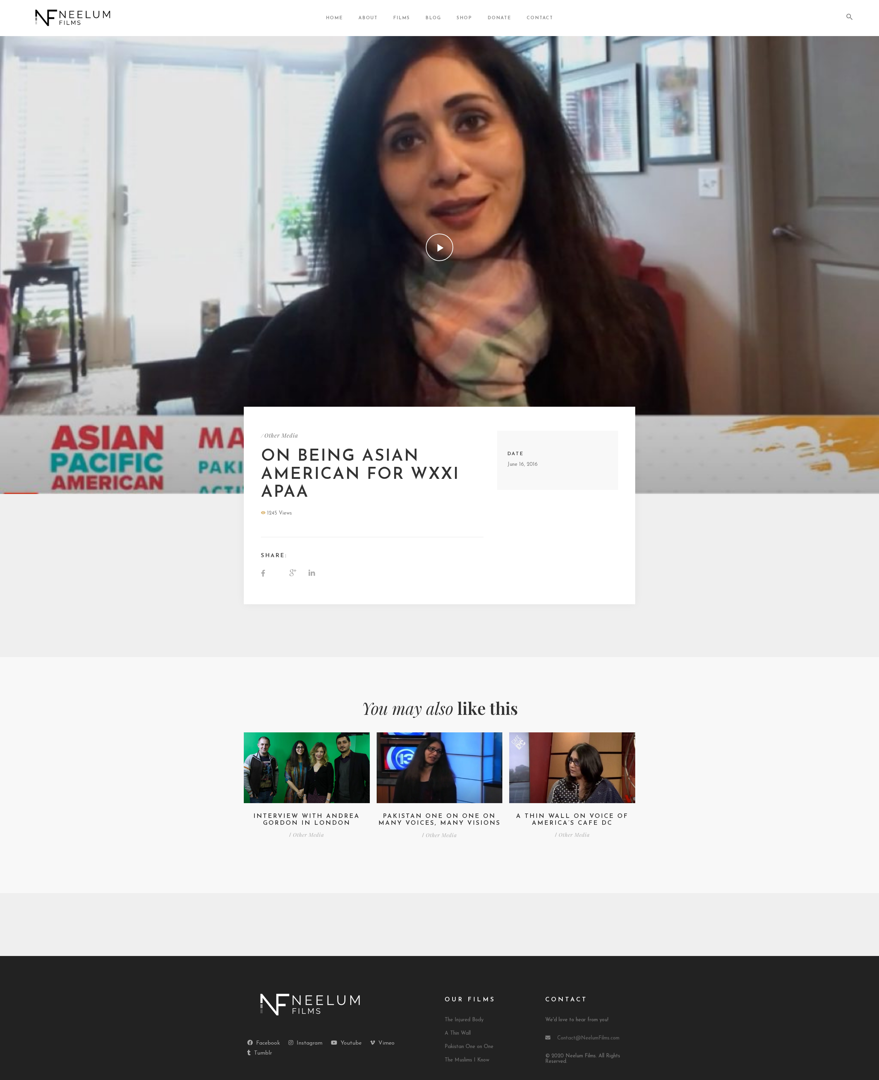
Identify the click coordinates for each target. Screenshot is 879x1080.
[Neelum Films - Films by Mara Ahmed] (93, 18)
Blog (433, 18)
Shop (464, 18)
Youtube (351, 1043)
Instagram (309, 1043)
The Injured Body (464, 1020)
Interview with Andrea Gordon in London (306, 819)
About (368, 18)
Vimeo (386, 1043)
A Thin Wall (458, 1033)
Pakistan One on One (469, 1046)
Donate (499, 18)
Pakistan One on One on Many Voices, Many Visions (439, 819)
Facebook (268, 1043)
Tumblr (263, 1053)
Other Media (281, 435)
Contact (540, 18)
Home (334, 18)
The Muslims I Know (467, 1060)
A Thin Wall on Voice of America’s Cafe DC (572, 819)
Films (401, 18)
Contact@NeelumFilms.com (588, 1038)
